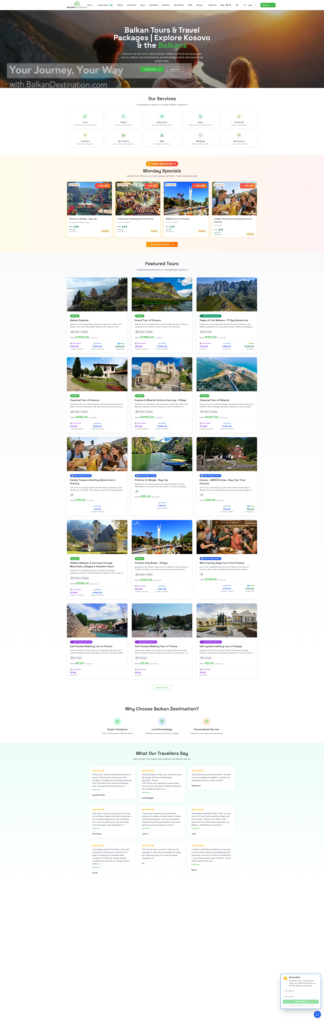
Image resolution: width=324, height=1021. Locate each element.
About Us (212, 5)
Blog (222, 5)
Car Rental (153, 5)
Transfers (166, 5)
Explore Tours (150, 69)
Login (250, 5)
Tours (89, 5)
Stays (142, 5)
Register (265, 5)
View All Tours (162, 687)
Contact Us (174, 69)
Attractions (131, 5)
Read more (96, 789)
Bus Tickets (179, 5)
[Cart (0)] (236, 5)
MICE (190, 5)
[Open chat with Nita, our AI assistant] (317, 1014)
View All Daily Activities (160, 244)
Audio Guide (105, 5)
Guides (120, 5)
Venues (199, 5)
